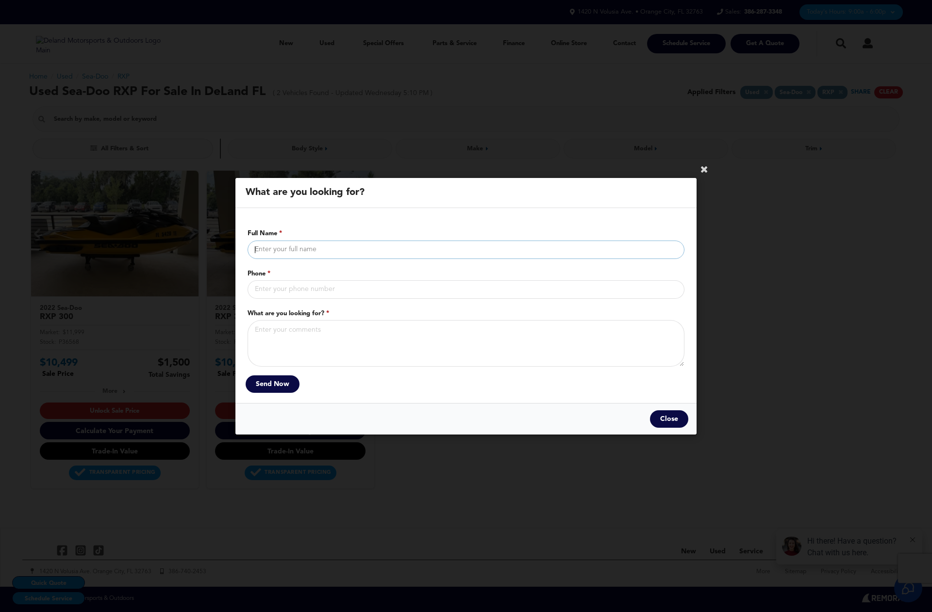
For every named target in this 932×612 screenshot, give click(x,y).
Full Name (265, 233)
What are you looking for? (288, 313)
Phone (259, 273)
